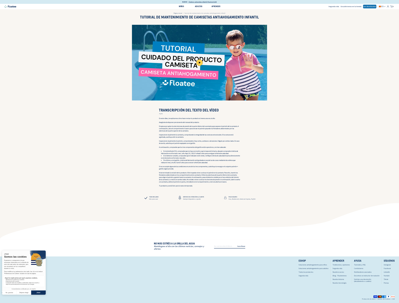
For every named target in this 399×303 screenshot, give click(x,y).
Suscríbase (241, 246)
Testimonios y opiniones (341, 265)
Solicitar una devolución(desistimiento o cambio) (362, 280)
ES (382, 6)
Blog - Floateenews (340, 276)
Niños (181, 6)
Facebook (387, 268)
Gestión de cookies (383, 299)
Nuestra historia (338, 279)
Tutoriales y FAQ (360, 265)
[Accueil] (68, 6)
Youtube (387, 276)
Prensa (386, 283)
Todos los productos (306, 272)
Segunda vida (334, 6)
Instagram (387, 265)
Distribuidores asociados (362, 272)
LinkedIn (387, 272)
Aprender (216, 6)
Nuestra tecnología (339, 283)
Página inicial (178, 13)
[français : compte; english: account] (388, 6)
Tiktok (386, 279)
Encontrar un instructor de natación (366, 276)
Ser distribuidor (369, 6)
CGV (393, 299)
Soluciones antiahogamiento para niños (313, 265)
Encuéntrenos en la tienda (351, 6)
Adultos (198, 6)
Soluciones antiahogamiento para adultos (313, 268)
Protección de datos (368, 299)
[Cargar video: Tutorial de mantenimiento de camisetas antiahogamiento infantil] (199, 62)
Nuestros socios (338, 272)
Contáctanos (358, 268)
